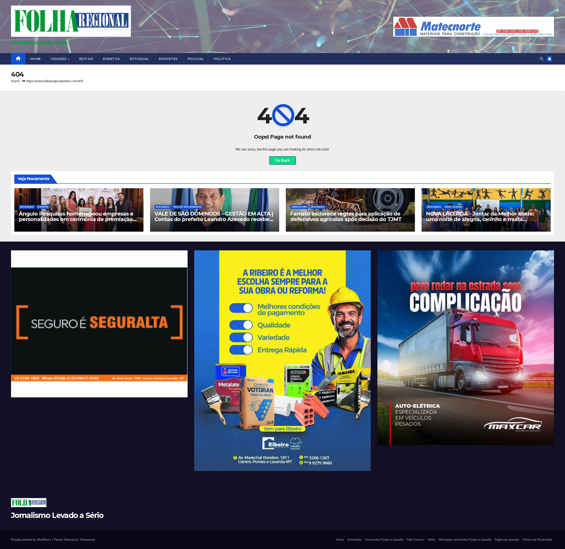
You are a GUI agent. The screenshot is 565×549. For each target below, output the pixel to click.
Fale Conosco (415, 539)
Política (222, 59)
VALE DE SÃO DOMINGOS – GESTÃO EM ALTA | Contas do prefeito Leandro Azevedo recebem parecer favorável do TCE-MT (214, 219)
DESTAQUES (27, 207)
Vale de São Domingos (187, 207)
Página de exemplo (507, 539)
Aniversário (354, 539)
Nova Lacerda (453, 207)
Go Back (282, 160)
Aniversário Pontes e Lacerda (384, 539)
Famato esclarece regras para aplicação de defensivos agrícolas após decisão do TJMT (346, 216)
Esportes (168, 59)
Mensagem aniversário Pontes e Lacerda (465, 539)
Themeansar (87, 539)
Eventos (111, 59)
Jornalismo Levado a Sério (39, 42)
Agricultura (299, 207)
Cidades (59, 59)
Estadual (139, 59)
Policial (196, 59)
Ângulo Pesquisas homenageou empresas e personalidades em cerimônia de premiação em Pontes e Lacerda (76, 219)
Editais (86, 59)
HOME (35, 59)
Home (15, 81)
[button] (541, 59)
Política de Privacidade (537, 539)
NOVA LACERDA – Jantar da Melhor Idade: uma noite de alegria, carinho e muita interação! (480, 219)
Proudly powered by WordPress (31, 539)
